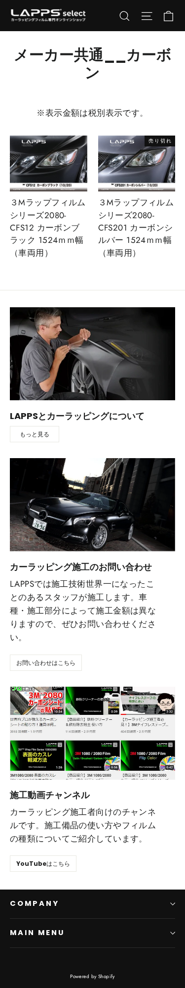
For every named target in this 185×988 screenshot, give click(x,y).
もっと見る (34, 434)
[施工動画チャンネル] (92, 733)
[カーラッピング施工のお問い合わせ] (92, 504)
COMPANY (34, 903)
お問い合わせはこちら (45, 663)
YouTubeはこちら (43, 863)
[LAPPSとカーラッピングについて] (92, 353)
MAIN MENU (37, 933)
